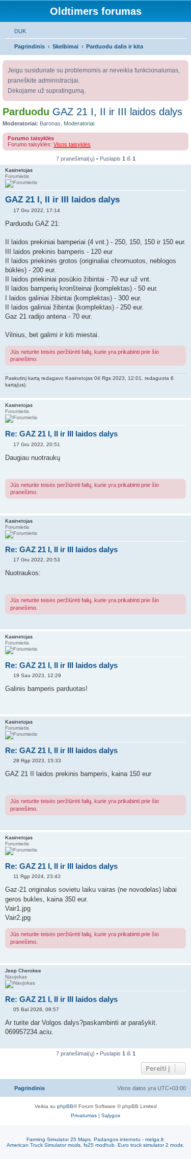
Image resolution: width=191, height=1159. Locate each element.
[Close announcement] (181, 66)
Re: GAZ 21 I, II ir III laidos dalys (61, 433)
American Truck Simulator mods (43, 1145)
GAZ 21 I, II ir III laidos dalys (117, 111)
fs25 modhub (99, 1145)
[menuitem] (15, 31)
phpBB (65, 1106)
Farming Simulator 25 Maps (58, 1139)
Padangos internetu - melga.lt (128, 1139)
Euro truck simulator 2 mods (150, 1145)
